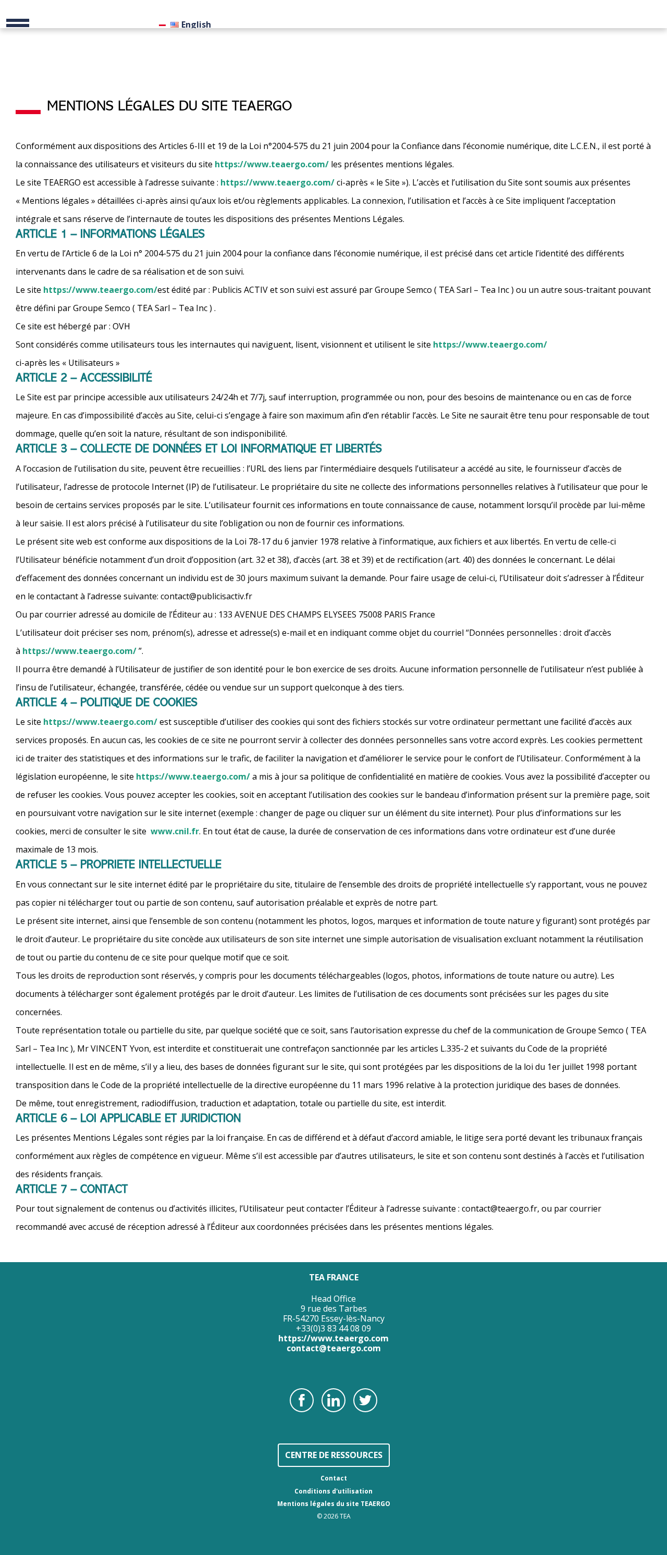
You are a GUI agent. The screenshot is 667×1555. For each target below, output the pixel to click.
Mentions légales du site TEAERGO (333, 1503)
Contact (333, 1478)
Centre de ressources (333, 1455)
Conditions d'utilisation (333, 1491)
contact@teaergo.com (334, 1348)
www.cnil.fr (175, 831)
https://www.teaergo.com (333, 1338)
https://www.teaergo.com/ (272, 164)
